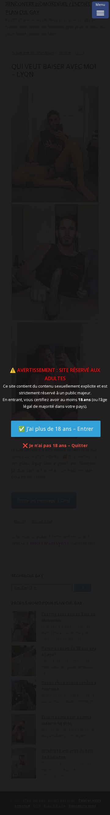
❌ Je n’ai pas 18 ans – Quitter (55, 445)
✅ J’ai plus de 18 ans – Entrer (55, 428)
